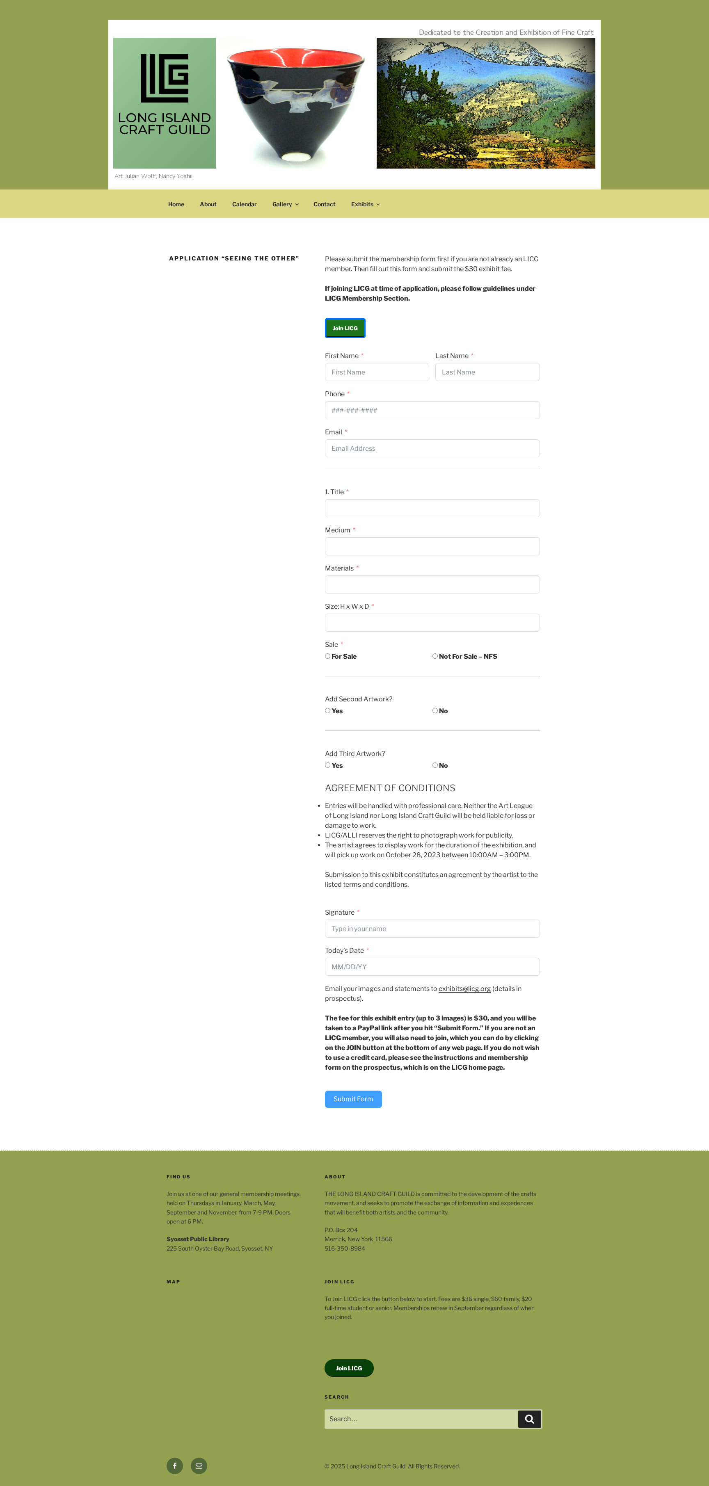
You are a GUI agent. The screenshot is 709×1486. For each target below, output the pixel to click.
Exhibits (362, 204)
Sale (331, 644)
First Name (342, 356)
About (208, 204)
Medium (337, 530)
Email (333, 432)
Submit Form (353, 1099)
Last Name (452, 356)
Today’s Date (344, 950)
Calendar (244, 204)
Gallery (282, 204)
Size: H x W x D (347, 606)
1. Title (334, 492)
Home (176, 204)
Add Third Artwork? (355, 754)
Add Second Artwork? (358, 699)
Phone (335, 394)
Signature (339, 912)
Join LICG (345, 328)
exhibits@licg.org (465, 989)
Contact (324, 204)
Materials (339, 568)
